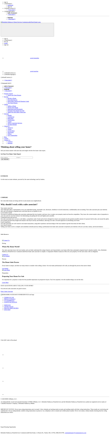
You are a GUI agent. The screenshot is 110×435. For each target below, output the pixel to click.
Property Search (8, 93)
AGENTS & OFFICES (10, 302)
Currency (10, 141)
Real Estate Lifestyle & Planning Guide (18, 101)
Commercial (11, 117)
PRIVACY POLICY (9, 299)
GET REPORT (5, 159)
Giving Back (11, 131)
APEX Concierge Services (15, 123)
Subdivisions (11, 120)
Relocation (10, 118)
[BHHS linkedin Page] (17, 368)
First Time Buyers (12, 100)
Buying (6, 96)
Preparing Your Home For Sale (16, 110)
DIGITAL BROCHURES (11, 308)
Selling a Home (12, 106)
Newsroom (11, 132)
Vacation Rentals (12, 124)
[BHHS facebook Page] (17, 354)
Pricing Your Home (13, 107)
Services (6, 114)
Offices (10, 134)
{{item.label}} (12, 10)
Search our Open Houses (14, 95)
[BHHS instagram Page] (17, 381)
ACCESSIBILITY (9, 300)
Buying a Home (12, 98)
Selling (6, 104)
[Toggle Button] (27, 30)
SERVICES (7, 305)
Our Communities (12, 135)
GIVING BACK (8, 306)
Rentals (10, 115)
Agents (9, 129)
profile (6, 43)
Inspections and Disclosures (15, 109)
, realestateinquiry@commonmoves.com (75, 433)
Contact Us (7, 140)
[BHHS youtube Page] (17, 394)
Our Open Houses (12, 103)
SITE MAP (7, 309)
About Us (6, 126)
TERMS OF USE (9, 297)
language (10, 143)
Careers (6, 138)
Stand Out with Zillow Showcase (17, 112)
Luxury (10, 121)
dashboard (10, 5)
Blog (5, 137)
